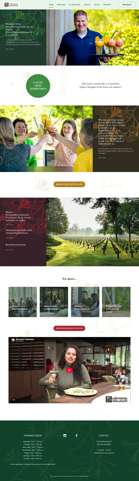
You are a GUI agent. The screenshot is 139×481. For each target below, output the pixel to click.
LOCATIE (86, 5)
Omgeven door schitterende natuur (114, 309)
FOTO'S (97, 5)
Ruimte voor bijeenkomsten (19, 307)
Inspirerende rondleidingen (50, 307)
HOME (51, 5)
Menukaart (127, 5)
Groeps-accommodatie (82, 307)
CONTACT (107, 5)
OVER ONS (61, 5)
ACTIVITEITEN (74, 5)
